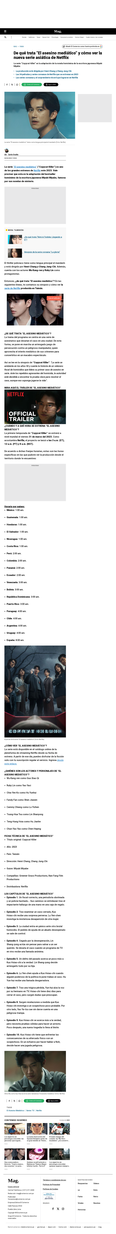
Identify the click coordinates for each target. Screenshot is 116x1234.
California (31, 37)
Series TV (30, 1110)
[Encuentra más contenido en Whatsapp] (17, 84)
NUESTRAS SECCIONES (85, 1180)
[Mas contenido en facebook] (53, 1208)
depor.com (52, 1227)
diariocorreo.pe (75, 1227)
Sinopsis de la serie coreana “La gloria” (42, 252)
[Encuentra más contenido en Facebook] (7, 84)
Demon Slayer (79, 37)
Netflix (39, 1110)
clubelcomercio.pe (28, 1227)
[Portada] (13, 1185)
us (79, 1190)
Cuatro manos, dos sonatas (94, 37)
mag (100, 1227)
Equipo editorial (13, 1187)
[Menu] (6, 31)
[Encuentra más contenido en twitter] (12, 84)
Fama (80, 1197)
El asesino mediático (15, 1110)
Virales (80, 1203)
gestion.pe (41, 1227)
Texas (38, 37)
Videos (96, 1183)
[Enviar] (5, 37)
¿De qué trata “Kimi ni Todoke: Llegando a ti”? (43, 238)
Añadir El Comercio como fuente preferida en (82, 46)
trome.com (62, 1227)
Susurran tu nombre (66, 37)
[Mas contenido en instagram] (62, 1208)
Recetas (96, 1203)
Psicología (55, 37)
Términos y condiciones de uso (54, 1180)
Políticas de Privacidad (51, 1184)
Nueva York (45, 37)
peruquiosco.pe (89, 1227)
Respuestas (83, 1183)
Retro (95, 1197)
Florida (24, 37)
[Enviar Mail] (5, 155)
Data (95, 1190)
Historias (82, 1210)
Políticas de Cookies (50, 1189)
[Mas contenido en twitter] (58, 1208)
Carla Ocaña (13, 155)
